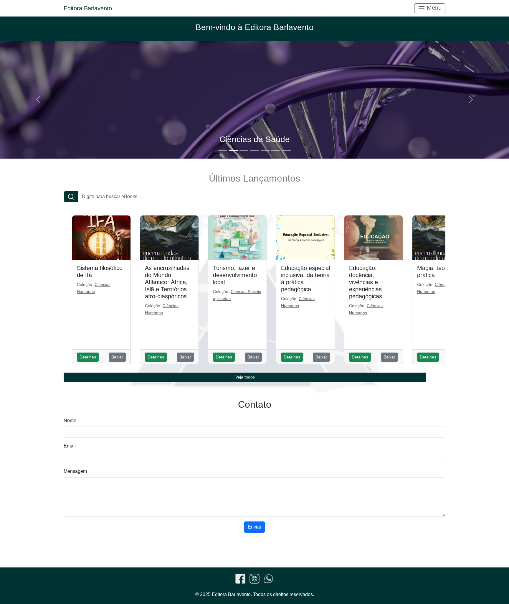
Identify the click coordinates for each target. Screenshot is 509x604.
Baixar (117, 357)
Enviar (254, 526)
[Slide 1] (222, 150)
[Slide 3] (243, 150)
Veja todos (245, 377)
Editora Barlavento (88, 8)
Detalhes (88, 357)
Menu (433, 7)
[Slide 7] (286, 150)
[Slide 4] (254, 150)
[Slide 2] (233, 150)
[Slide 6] (275, 150)
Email (70, 445)
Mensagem (75, 471)
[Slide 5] (265, 150)
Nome (70, 420)
